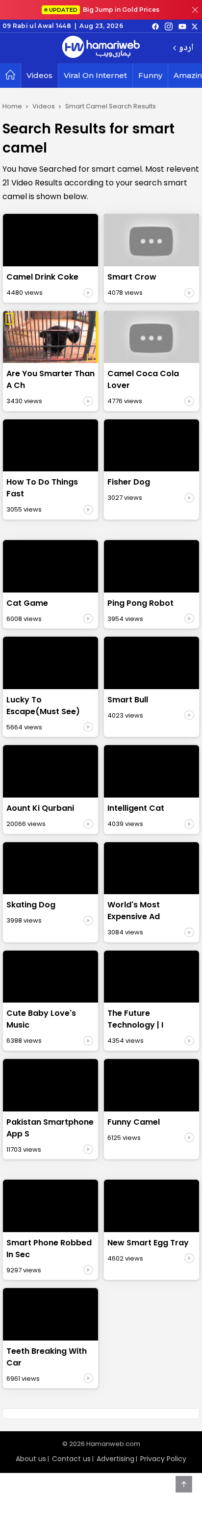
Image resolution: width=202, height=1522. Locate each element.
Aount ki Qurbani (40, 808)
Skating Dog (30, 904)
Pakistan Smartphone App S (50, 1127)
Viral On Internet (95, 75)
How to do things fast (42, 487)
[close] (195, 9)
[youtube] (182, 26)
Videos (39, 75)
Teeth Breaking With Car (46, 1356)
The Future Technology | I (135, 1019)
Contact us (71, 1459)
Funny (150, 75)
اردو (186, 48)
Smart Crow (131, 277)
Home (12, 106)
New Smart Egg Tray (148, 1242)
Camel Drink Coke (42, 277)
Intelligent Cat (135, 808)
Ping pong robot (140, 603)
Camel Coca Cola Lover (143, 379)
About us (31, 1459)
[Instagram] (169, 26)
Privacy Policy (163, 1459)
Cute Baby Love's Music (41, 1019)
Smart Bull (127, 699)
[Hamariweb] (101, 48)
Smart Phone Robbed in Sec (49, 1248)
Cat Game (27, 603)
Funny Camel (133, 1122)
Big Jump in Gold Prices (105, 9)
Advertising (115, 1459)
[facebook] (155, 26)
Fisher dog (128, 482)
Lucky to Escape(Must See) (43, 705)
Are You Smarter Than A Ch (50, 379)
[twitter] (195, 26)
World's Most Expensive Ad (133, 910)
